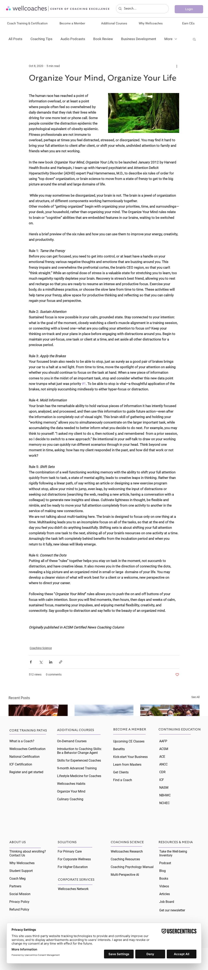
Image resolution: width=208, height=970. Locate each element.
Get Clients (121, 772)
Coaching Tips (41, 39)
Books (163, 878)
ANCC (163, 764)
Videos (164, 886)
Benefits (119, 749)
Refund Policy (19, 909)
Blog (162, 871)
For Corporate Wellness (74, 859)
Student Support (21, 871)
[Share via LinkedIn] (51, 662)
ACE (162, 757)
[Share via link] (61, 662)
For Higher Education (73, 867)
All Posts (15, 39)
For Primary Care (70, 851)
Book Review (103, 39)
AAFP (163, 741)
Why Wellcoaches (22, 863)
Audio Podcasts (73, 39)
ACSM (163, 749)
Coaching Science (41, 648)
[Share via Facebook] (31, 662)
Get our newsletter (172, 910)
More (168, 39)
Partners (15, 886)
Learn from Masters (127, 764)
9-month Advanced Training (77, 768)
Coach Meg (17, 878)
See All (195, 697)
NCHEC (164, 803)
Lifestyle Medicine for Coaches (79, 776)
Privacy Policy (19, 902)
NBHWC (165, 795)
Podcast (165, 863)
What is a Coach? (21, 741)
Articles (164, 894)
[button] (27, 23)
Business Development (138, 39)
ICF (161, 780)
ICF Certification (20, 764)
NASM (163, 787)
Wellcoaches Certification (27, 749)
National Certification (24, 757)
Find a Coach (122, 780)
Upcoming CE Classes (128, 741)
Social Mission (19, 894)
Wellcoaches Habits (71, 784)
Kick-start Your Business (130, 757)
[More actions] (176, 65)
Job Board (166, 902)
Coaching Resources (125, 859)
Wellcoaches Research (127, 851)
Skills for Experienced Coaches (79, 760)
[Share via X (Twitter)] (41, 662)
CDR (162, 772)
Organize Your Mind (71, 791)
